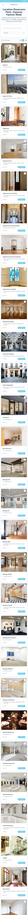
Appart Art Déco (7, 96)
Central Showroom (8, 825)
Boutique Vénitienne (8, 700)
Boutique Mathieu (8, 669)
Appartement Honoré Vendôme (12, 257)
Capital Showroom (8, 794)
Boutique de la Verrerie (9, 638)
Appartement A (7, 161)
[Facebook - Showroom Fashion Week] (24, 1)
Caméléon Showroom (9, 763)
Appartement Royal (8, 321)
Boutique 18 (6, 511)
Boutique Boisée (7, 574)
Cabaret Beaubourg (8, 732)
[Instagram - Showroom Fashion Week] (26, 1)
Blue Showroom (7, 448)
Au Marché (6, 417)
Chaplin (5, 858)
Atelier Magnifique (8, 385)
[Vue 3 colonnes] (23, 40)
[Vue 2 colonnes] (20, 40)
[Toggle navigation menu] (3, 5)
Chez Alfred (6, 889)
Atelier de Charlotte (8, 354)
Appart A (5, 65)
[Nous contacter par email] (9, 1)
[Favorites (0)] (25, 5)
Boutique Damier (7, 605)
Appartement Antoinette (10, 193)
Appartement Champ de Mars (11, 226)
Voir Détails (21, 69)
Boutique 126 (6, 479)
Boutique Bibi (6, 542)
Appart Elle (6, 128)
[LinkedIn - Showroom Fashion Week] (22, 1)
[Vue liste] (26, 40)
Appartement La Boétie (9, 289)
